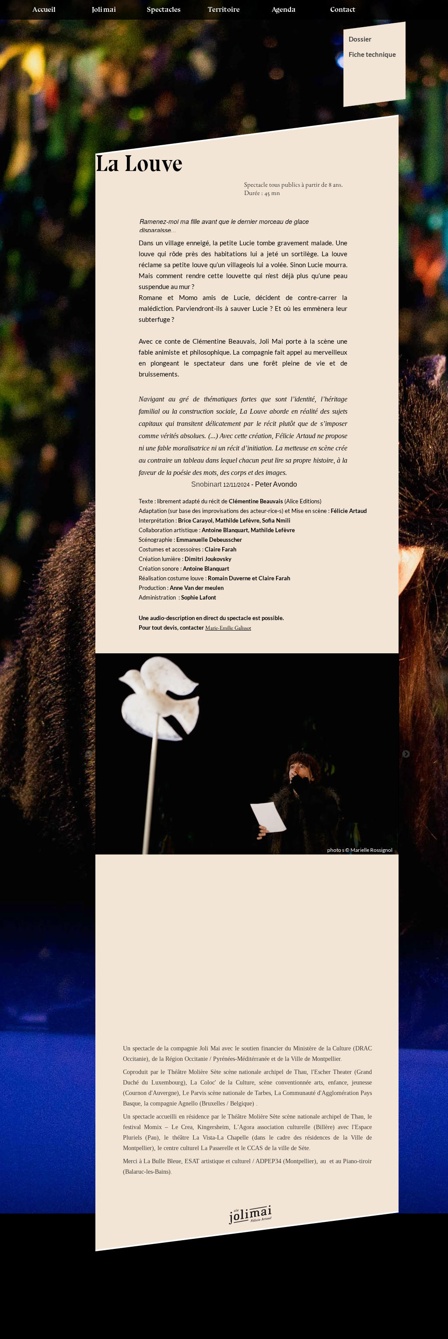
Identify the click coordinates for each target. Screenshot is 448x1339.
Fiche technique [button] (372, 54)
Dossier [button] (361, 39)
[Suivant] (406, 754)
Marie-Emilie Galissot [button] (228, 627)
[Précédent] (88, 754)
